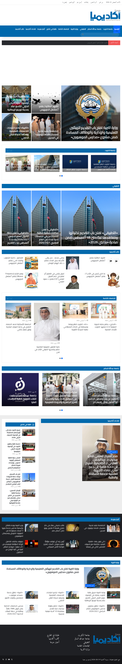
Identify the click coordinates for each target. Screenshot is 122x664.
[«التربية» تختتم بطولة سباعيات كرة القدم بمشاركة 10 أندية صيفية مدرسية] (72, 609)
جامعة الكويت (108, 29)
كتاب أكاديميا (19, 29)
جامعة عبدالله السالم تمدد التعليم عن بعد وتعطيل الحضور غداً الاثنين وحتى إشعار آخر (103, 398)
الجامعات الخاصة (63, 29)
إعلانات (86, 2)
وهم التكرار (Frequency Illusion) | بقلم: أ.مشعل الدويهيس (14, 276)
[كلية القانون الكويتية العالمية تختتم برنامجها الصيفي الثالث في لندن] (47, 322)
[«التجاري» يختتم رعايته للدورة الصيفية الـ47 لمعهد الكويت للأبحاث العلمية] (104, 310)
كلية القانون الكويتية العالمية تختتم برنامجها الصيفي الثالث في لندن (47, 349)
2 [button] (60, 175)
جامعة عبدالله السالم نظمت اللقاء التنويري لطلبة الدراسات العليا (22, 398)
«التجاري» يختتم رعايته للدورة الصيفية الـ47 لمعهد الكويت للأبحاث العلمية (105, 326)
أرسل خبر (79, 2)
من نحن (101, 2)
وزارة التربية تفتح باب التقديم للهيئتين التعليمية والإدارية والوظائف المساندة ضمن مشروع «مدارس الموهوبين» (92, 132)
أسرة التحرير (94, 2)
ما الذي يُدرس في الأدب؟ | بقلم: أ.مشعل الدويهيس (95, 275)
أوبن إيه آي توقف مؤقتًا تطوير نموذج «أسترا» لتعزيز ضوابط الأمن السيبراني (54, 544)
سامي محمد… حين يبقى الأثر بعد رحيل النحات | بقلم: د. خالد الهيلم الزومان (54, 260)
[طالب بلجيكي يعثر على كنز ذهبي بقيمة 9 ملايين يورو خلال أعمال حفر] (72, 527)
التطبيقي (83, 29)
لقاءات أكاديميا (31, 29)
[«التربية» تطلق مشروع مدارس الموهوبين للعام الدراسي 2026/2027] (113, 608)
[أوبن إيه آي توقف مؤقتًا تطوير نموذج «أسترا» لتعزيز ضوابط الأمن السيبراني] (72, 544)
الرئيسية (116, 29)
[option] (61, 113)
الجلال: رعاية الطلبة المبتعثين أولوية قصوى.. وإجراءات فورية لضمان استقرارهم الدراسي (14, 462)
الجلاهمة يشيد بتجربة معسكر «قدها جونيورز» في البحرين (46, 134)
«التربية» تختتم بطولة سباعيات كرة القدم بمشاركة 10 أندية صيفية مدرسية (54, 610)
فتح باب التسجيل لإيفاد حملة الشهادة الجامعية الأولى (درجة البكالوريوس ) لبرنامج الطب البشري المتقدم (12, 479)
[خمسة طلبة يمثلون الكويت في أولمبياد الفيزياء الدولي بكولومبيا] (28, 447)
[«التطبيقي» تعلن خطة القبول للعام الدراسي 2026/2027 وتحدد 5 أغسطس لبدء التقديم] (16, 218)
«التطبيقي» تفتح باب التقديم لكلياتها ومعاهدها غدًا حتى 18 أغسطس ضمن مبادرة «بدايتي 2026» (91, 237)
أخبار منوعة (41, 29)
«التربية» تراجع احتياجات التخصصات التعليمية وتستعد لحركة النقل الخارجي (18, 132)
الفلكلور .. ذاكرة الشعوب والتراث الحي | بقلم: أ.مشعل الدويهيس (13, 260)
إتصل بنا (65, 2)
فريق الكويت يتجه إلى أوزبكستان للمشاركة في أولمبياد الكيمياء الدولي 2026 (13, 433)
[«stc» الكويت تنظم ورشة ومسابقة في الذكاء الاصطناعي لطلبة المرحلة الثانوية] (75, 310)
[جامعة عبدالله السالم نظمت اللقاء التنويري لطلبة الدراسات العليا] (20, 389)
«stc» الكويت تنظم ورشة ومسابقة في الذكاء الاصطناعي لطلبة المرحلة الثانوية (76, 326)
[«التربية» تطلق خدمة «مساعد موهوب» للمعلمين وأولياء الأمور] (31, 595)
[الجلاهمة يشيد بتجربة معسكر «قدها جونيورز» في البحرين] (46, 127)
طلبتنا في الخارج (51, 29)
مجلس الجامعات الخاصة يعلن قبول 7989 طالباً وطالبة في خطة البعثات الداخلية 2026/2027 (13, 610)
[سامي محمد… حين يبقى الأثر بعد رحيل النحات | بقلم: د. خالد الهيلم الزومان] (72, 262)
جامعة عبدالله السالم (94, 29)
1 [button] (62, 176)
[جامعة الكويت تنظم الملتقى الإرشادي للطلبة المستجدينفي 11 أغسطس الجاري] (75, 163)
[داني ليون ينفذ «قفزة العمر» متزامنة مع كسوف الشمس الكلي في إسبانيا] (113, 543)
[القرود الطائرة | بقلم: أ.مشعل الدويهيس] (46, 99)
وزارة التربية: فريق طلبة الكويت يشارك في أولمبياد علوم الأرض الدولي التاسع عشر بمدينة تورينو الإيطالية (80, 42)
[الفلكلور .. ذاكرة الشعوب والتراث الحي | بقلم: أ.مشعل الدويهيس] (31, 262)
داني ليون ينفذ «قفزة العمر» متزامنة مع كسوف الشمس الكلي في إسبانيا (95, 544)
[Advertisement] (61, 65)
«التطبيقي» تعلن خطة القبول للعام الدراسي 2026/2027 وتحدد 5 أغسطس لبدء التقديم (18, 238)
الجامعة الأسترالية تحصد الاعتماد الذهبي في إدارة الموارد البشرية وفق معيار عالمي (18, 326)
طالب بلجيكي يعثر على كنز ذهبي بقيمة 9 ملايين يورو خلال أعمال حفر (54, 527)
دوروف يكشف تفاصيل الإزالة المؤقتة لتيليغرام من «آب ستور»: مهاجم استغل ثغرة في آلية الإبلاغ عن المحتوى (12, 547)
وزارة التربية (74, 29)
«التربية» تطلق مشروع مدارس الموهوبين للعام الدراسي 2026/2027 (95, 608)
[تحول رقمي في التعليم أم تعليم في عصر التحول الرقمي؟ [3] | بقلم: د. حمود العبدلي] (72, 280)
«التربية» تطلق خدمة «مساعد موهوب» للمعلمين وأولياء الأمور (14, 595)
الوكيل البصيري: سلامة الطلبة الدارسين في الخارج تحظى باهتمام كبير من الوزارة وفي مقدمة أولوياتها (14, 496)
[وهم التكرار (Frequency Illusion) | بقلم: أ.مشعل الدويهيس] (31, 280)
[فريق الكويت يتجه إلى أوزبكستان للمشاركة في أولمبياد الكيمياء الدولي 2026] (28, 432)
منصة (84, 659)
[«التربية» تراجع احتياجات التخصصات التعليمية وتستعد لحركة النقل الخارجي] (72, 595)
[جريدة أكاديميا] (105, 15)
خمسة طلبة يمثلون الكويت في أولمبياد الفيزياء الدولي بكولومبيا (13, 447)
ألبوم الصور (71, 2)
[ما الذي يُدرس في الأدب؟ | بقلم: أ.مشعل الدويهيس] (113, 280)
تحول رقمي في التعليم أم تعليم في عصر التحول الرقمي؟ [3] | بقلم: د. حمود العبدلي (53, 277)
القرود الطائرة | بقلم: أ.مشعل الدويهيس (48, 108)
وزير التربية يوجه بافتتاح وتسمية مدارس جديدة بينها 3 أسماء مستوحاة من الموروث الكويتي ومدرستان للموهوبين (12, 530)
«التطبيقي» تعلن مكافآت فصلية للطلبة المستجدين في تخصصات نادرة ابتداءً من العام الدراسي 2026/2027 (46, 236)
